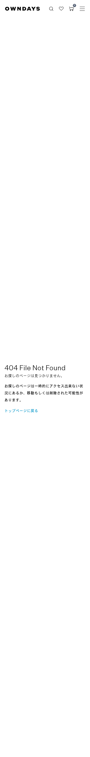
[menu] (82, 8)
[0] (71, 8)
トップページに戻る (21, 411)
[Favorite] (61, 8)
